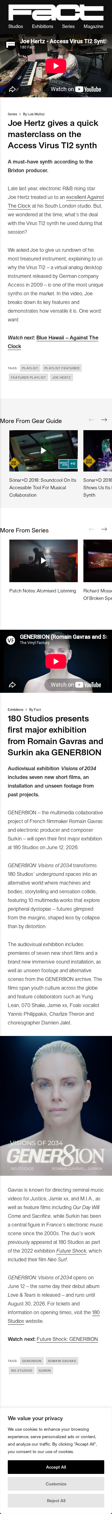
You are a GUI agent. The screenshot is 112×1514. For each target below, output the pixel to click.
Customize (56, 1483)
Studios (15, 26)
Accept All (56, 1467)
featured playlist (28, 377)
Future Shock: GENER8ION (67, 1339)
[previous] (92, 420)
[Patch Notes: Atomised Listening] (43, 561)
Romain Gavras (62, 1361)
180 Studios (21, 1370)
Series (68, 26)
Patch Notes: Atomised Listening (42, 590)
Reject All (56, 1500)
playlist (30, 368)
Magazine (93, 26)
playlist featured (62, 368)
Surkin (45, 1370)
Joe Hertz (61, 377)
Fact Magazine (56, 12)
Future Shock (71, 1250)
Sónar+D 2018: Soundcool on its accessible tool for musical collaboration (42, 487)
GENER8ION (32, 1361)
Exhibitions (42, 26)
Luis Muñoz (36, 114)
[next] (104, 420)
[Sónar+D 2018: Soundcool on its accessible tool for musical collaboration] (43, 451)
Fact (37, 709)
